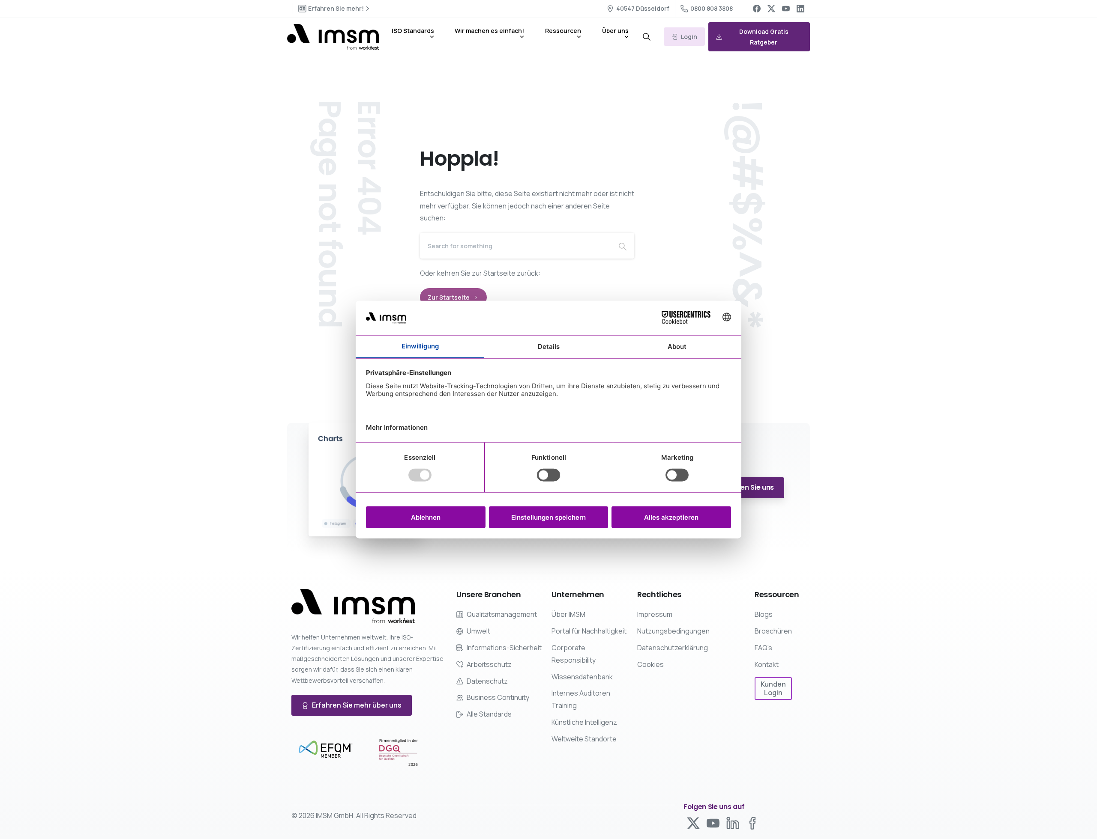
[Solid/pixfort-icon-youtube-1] (713, 822)
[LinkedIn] (800, 8)
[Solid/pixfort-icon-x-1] (693, 822)
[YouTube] (786, 8)
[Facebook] (756, 8)
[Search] (646, 37)
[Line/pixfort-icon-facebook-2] (752, 822)
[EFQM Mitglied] (325, 749)
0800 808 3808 (711, 8)
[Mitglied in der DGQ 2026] (398, 752)
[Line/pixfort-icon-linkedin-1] (733, 822)
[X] (771, 8)
